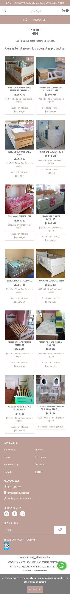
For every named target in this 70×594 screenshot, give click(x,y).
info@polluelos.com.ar (18, 492)
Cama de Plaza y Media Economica (19, 408)
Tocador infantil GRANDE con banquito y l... (51, 408)
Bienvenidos (10, 449)
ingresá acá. (55, 567)
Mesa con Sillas (11, 464)
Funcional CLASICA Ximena (51, 280)
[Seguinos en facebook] (14, 513)
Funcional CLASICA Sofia (19, 280)
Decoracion (40, 457)
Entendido (35, 589)
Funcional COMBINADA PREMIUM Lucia (50, 89)
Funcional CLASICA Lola (19, 216)
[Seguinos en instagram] (6, 513)
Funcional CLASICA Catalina (50, 218)
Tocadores (40, 464)
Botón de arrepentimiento (35, 570)
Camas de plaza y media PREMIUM (19, 344)
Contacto (8, 472)
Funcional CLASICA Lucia (50, 151)
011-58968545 (14, 487)
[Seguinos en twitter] (22, 513)
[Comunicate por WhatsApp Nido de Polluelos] (61, 565)
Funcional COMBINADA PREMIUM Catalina (19, 89)
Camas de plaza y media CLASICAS (50, 344)
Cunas (7, 457)
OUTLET (39, 472)
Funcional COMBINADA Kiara (19, 153)
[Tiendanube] (35, 558)
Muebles (39, 449)
